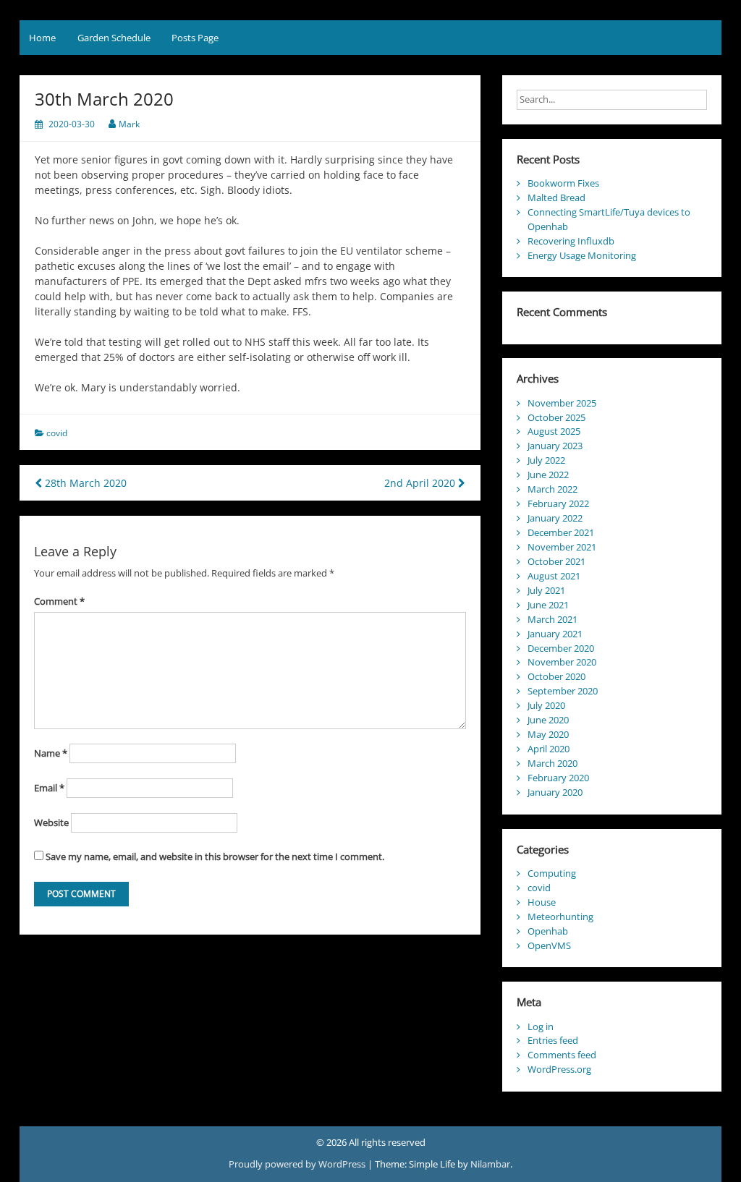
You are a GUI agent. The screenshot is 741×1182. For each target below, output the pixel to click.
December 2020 (561, 648)
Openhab (548, 930)
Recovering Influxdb (571, 240)
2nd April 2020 (421, 483)
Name (50, 753)
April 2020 (548, 748)
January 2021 (555, 633)
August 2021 (554, 575)
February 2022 (558, 503)
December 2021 (561, 532)
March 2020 (552, 763)
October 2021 (556, 561)
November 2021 (562, 546)
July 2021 (546, 590)
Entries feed (553, 1040)
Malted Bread (556, 197)
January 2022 (555, 517)
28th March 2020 (84, 483)
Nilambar (490, 1163)
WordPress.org (559, 1069)
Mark (129, 124)
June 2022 (548, 474)
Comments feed (562, 1054)
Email (49, 787)
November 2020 (562, 661)
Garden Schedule (114, 37)
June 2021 (548, 604)
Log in (541, 1026)
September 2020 (563, 690)
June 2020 (548, 719)
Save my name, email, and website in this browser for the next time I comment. (215, 856)
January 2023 (555, 445)
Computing (552, 873)
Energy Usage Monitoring (582, 255)
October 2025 (556, 417)
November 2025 (562, 402)
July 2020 (546, 705)
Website (51, 822)
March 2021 (552, 619)
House (542, 902)
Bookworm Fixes (563, 183)
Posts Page (195, 37)
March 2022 (552, 489)
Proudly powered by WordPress (298, 1163)
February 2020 (558, 777)
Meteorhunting (560, 916)
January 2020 (555, 792)
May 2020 (548, 734)
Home (42, 37)
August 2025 (554, 431)
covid (56, 433)
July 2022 (546, 460)
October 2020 (556, 676)
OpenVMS (549, 945)
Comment (59, 601)
